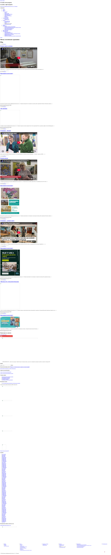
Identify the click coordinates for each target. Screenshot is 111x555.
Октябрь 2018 (4, 521)
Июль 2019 (3, 514)
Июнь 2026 (3, 455)
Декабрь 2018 (4, 519)
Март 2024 (3, 472)
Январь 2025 (4, 464)
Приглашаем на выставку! (6, 73)
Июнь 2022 (3, 488)
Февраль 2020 (4, 508)
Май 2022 (3, 489)
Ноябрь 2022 (4, 484)
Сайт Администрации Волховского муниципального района (11, 383)
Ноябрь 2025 (4, 459)
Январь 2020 (4, 509)
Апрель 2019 (4, 516)
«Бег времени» (3, 108)
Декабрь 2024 (4, 465)
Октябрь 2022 (4, 485)
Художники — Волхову (5, 130)
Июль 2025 (3, 462)
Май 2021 (3, 498)
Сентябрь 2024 (4, 467)
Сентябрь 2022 (4, 486)
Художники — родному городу (7, 220)
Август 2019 (4, 513)
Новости (4, 44)
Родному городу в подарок (6, 46)
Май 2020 (3, 506)
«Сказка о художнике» (5, 379)
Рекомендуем (44, 544)
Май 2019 (3, 515)
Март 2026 (3, 456)
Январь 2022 (4, 492)
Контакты (21, 544)
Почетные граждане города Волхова (81, 544)
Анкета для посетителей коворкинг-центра (6, 373)
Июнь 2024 (3, 469)
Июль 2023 (3, 478)
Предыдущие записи (3, 334)
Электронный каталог (8, 24)
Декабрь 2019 (4, 510)
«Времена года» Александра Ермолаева (9, 281)
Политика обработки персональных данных (26, 550)
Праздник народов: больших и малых (7, 376)
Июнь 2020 (3, 505)
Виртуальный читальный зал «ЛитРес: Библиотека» (8, 368)
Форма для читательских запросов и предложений (19, 366)
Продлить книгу (7, 19)
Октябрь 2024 (4, 466)
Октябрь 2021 (4, 494)
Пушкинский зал (61, 545)
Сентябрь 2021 (4, 495)
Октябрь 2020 (4, 502)
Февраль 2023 (4, 482)
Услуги (21, 545)
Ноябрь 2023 (4, 475)
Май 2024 (3, 470)
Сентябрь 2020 (4, 503)
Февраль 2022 (4, 491)
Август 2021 (4, 496)
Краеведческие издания (80, 547)
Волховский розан (61, 544)
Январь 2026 (4, 458)
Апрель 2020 (4, 507)
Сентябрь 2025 (4, 461)
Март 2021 (3, 500)
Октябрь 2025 (4, 460)
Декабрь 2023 (4, 474)
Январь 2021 (4, 501)
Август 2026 (4, 454)
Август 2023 (4, 477)
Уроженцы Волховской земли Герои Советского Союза (84, 545)
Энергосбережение (22, 547)
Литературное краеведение (80, 546)
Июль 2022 (3, 487)
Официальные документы (23, 546)
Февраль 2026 (4, 457)
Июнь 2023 (3, 479)
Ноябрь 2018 (4, 520)
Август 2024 (4, 468)
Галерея (5, 545)
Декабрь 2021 (4, 493)
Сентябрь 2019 (4, 512)
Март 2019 (3, 517)
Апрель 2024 (4, 471)
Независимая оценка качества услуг (5, 525)
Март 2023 (3, 481)
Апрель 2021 (4, 499)
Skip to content (2, 0)
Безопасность (22, 549)
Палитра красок (4, 158)
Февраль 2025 (4, 463)
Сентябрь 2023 (4, 476)
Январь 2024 (4, 473)
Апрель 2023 (4, 480)
